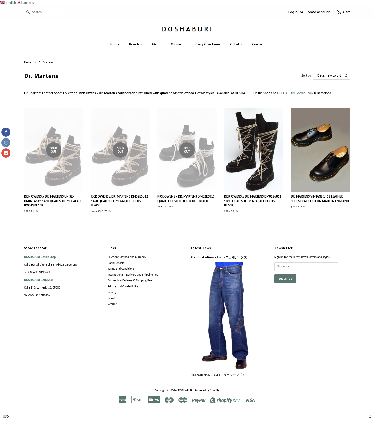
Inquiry (112, 292)
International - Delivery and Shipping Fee (133, 274)
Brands (134, 44)
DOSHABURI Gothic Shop (295, 93)
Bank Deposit (116, 263)
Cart (346, 12)
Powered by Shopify (207, 390)
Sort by (306, 75)
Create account (318, 12)
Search (112, 298)
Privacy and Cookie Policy (123, 286)
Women (177, 44)
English (11, 3)
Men (155, 44)
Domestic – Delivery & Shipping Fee (130, 280)
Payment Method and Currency (127, 257)
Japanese (28, 3)
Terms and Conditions (121, 268)
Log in (293, 12)
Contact (258, 44)
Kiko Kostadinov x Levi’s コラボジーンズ (219, 257)
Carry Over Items (207, 44)
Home (114, 44)
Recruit (112, 304)
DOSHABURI (185, 390)
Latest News (201, 248)
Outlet (235, 44)
